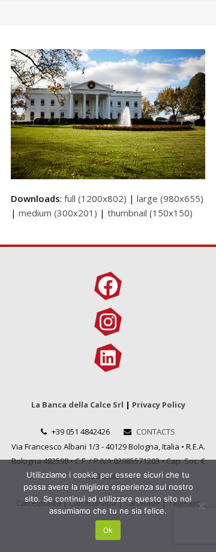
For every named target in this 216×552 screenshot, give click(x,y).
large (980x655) (170, 198)
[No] (201, 506)
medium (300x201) (58, 213)
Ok (108, 530)
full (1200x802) (95, 198)
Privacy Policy (158, 404)
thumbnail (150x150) (150, 213)
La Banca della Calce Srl (77, 404)
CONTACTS (155, 431)
